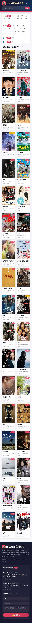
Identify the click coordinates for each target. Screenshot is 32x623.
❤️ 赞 (4, 579)
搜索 (27, 8)
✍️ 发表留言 (16, 615)
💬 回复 (9, 579)
